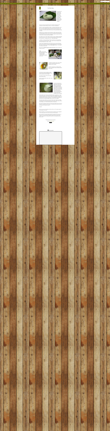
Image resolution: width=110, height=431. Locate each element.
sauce (53, 121)
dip (49, 121)
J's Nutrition (18, 3)
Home (6, 3)
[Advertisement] (66, 20)
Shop (8, 3)
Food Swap (10, 3)
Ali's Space (14, 3)
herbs (51, 121)
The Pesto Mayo (51, 8)
